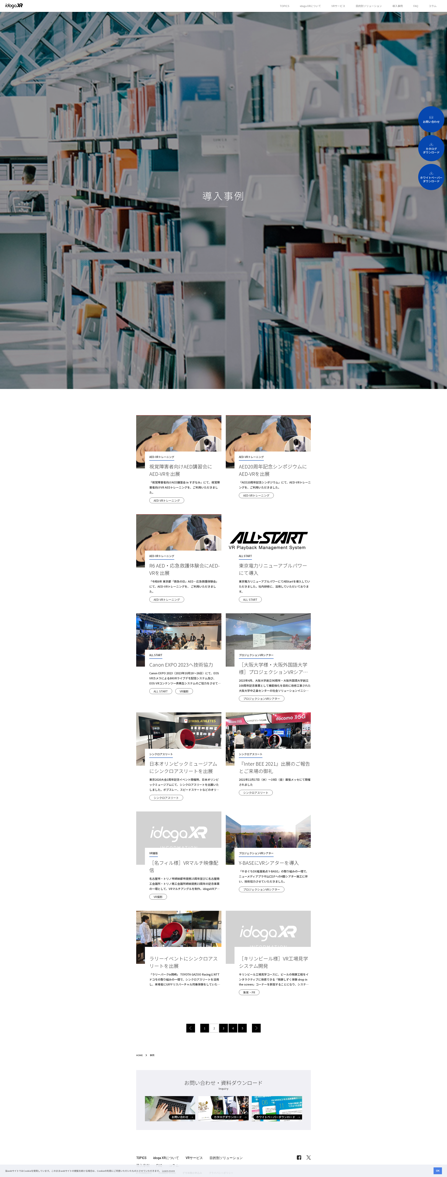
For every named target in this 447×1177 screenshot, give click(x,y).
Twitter (308, 1157)
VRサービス (338, 6)
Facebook (299, 1157)
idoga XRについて (310, 6)
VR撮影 (184, 691)
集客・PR (249, 992)
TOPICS (284, 6)
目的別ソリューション (369, 6)
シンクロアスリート (166, 798)
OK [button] (438, 1170)
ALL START (250, 599)
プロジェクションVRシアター (261, 698)
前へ (190, 1028)
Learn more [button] (168, 1170)
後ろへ (256, 1028)
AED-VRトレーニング (167, 500)
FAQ (415, 6)
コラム (433, 6)
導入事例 (397, 6)
